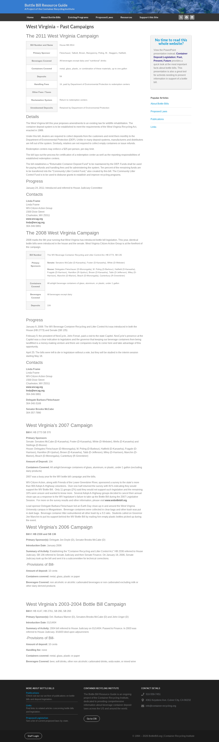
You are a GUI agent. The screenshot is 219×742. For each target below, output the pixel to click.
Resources (126, 17)
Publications (32, 692)
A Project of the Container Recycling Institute (49, 8)
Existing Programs (78, 17)
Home (30, 17)
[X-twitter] (181, 17)
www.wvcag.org (34, 219)
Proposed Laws (104, 17)
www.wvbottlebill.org (116, 500)
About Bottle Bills (51, 17)
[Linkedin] (192, 17)
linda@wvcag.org (35, 222)
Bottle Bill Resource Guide (46, 5)
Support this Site (149, 17)
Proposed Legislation (37, 718)
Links (28, 705)
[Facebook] (186, 17)
